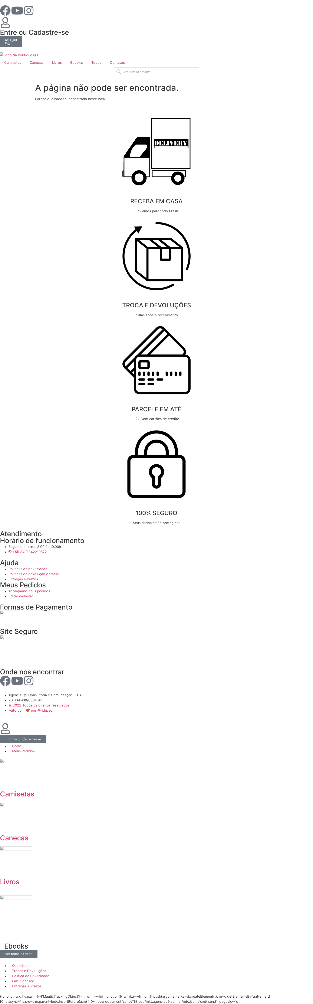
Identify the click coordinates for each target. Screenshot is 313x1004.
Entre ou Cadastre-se (34, 32)
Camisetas (12, 62)
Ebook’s (76, 62)
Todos (96, 62)
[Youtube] (17, 10)
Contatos (117, 62)
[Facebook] (5, 10)
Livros (57, 62)
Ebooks (16, 946)
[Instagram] (28, 10)
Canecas (36, 62)
